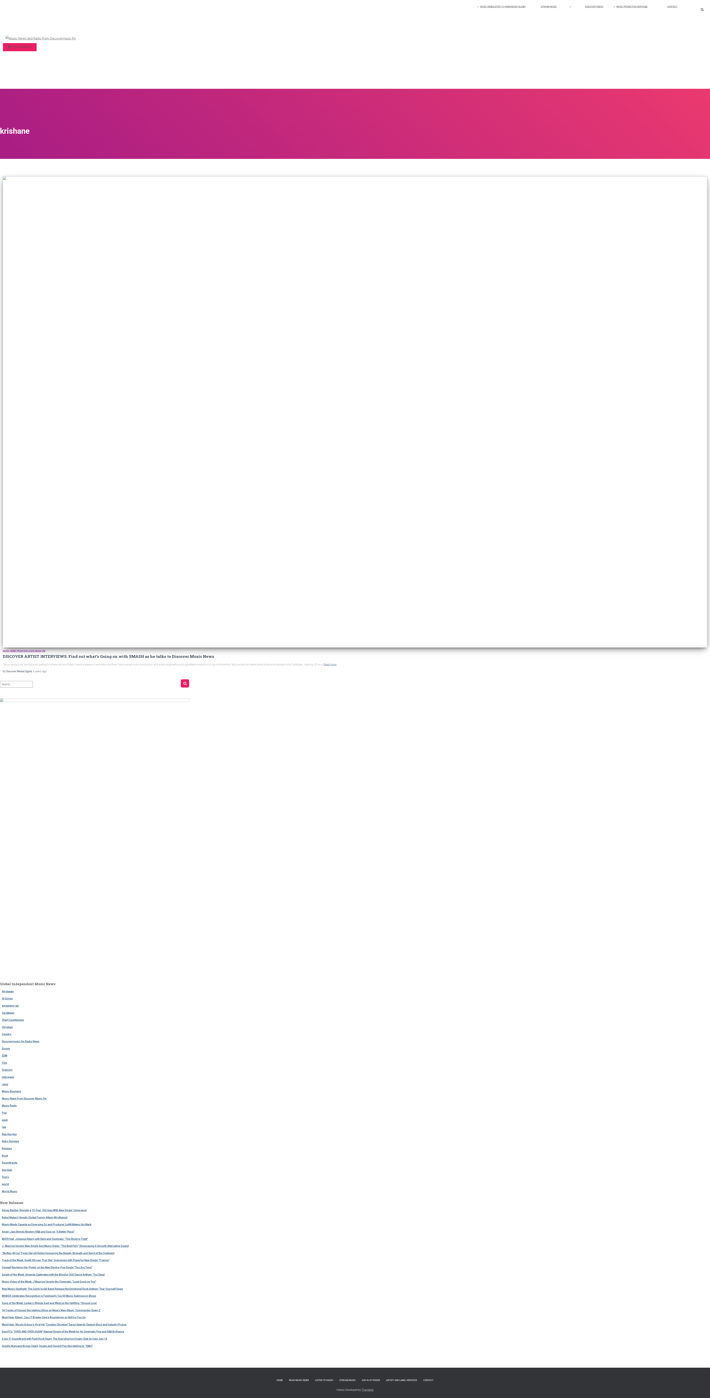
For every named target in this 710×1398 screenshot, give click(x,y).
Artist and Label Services (401, 1380)
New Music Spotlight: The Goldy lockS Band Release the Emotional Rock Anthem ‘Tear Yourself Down (62, 1288)
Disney (6, 1048)
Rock (5, 1155)
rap (4, 1127)
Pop (4, 1112)
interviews (8, 1077)
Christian (7, 1027)
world (5, 1184)
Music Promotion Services (632, 6)
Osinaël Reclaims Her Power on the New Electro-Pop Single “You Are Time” (47, 1267)
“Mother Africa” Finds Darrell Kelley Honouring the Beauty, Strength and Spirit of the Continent (58, 1253)
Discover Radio (594, 6)
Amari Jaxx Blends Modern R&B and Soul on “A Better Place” (38, 1231)
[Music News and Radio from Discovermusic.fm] (41, 38)
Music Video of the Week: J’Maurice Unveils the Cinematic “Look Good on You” (49, 1281)
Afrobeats (8, 991)
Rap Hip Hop (9, 1134)
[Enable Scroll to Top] (702, 1390)
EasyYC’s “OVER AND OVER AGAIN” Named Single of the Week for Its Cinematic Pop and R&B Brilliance (63, 1331)
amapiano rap (10, 1005)
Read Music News (299, 1380)
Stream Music (549, 6)
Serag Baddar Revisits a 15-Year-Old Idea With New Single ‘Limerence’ (44, 1210)
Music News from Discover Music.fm (24, 651)
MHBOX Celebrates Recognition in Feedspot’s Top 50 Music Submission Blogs (49, 1295)
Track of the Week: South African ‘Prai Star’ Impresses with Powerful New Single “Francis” (56, 1260)
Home (280, 1380)
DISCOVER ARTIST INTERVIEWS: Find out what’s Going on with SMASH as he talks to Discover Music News (108, 656)
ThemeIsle (367, 1389)
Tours (5, 1177)
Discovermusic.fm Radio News (20, 1041)
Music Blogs (518, 6)
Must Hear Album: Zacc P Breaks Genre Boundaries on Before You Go (44, 1317)
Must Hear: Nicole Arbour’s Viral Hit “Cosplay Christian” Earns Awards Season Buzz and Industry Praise (64, 1324)
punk (5, 1120)
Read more (330, 664)
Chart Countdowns (13, 1019)
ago (40, 671)
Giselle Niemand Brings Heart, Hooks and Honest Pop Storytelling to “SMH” (47, 1346)
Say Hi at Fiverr (371, 1380)
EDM (4, 1055)
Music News (486, 6)
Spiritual (7, 1169)
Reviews (7, 1148)
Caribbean (8, 1012)
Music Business (11, 1091)
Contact (672, 6)
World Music (9, 1191)
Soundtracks (9, 1162)
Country (6, 1034)
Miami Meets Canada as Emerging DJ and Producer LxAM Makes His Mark (46, 1224)
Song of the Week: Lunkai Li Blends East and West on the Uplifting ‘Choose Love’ (49, 1303)
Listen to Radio (502, 6)
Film (4, 1062)
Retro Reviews (10, 1141)
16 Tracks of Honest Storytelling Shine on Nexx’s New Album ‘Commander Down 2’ (51, 1310)
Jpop (5, 1084)
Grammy (7, 1069)
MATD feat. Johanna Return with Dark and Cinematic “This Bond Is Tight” (45, 1238)
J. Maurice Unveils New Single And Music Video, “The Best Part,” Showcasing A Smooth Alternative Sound (65, 1245)
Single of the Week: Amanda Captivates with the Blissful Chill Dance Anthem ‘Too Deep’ (53, 1274)
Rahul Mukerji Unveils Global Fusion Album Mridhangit (34, 1217)
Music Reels (9, 1105)
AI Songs (7, 998)
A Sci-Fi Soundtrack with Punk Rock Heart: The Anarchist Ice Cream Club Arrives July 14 (54, 1338)
